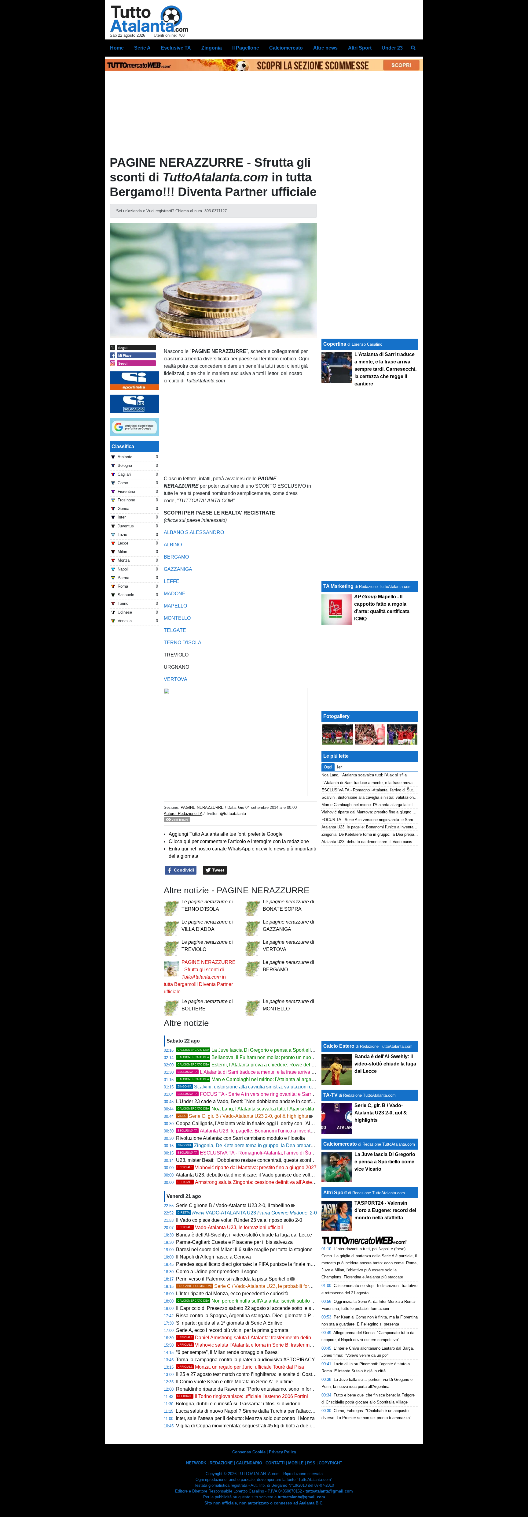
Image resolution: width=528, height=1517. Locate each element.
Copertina (334, 344)
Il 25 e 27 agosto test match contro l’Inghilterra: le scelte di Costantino (250, 1374)
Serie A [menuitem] (142, 47)
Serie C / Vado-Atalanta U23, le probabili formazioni (252, 1286)
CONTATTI (275, 1463)
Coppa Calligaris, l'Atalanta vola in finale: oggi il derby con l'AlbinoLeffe (253, 1123)
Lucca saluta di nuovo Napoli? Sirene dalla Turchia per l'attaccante (248, 1411)
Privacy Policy (282, 1452)
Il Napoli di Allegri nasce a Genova (213, 1256)
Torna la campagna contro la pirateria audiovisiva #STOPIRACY (245, 1359)
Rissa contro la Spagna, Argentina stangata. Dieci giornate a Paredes (251, 1315)
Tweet (217, 870)
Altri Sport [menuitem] (360, 47)
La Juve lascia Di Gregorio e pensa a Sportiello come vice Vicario (265, 1050)
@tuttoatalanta (233, 813)
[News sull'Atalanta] (149, 18)
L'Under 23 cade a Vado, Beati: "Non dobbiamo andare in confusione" (251, 1101)
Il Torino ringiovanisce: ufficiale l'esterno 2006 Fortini (242, 1396)
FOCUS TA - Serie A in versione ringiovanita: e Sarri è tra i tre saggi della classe (275, 1094)
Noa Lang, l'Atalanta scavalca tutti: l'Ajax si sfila (246, 1108)
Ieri (340, 767)
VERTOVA (175, 679)
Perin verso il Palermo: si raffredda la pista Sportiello (232, 1278)
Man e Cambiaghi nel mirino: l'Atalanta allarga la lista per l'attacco (266, 1079)
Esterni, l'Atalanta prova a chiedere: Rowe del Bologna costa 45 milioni (271, 1064)
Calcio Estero (338, 1046)
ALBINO (173, 544)
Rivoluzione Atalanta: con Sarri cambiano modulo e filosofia (240, 1138)
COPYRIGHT (330, 1463)
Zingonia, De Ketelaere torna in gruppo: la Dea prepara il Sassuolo (258, 1145)
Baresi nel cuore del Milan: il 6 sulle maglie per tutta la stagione (244, 1249)
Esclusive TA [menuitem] (176, 47)
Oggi (328, 767)
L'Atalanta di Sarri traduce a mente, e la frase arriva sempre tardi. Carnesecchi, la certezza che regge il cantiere (308, 1072)
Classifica (123, 446)
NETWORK (196, 1463)
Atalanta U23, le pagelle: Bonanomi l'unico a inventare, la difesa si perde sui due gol (280, 1130)
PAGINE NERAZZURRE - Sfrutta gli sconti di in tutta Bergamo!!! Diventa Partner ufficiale (200, 977)
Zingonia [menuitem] (211, 47)
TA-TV (331, 1095)
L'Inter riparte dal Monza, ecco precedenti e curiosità (232, 1293)
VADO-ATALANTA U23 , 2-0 (247, 1212)
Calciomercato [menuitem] (286, 47)
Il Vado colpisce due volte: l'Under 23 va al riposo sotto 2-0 (239, 1220)
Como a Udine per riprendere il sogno (217, 1271)
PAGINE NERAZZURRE (202, 807)
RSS (311, 1463)
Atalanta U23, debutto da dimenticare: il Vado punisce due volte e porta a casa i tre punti (271, 1174)
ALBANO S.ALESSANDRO (194, 532)
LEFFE (171, 581)
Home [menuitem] (117, 47)
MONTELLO (177, 618)
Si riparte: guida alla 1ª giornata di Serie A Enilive (229, 1323)
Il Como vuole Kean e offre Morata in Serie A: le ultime (234, 1381)
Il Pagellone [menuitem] (245, 47)
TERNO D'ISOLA (182, 642)
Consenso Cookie (249, 1452)
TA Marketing (338, 586)
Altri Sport (335, 1192)
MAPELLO (175, 605)
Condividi (183, 870)
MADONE (174, 593)
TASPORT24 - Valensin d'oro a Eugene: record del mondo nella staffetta (385, 1210)
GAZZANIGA (178, 569)
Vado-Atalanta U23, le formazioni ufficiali (230, 1227)
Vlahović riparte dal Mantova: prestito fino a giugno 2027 (247, 1167)
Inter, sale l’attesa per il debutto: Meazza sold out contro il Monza (245, 1418)
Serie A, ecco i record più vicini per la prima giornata (232, 1330)
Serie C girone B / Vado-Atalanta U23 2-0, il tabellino (233, 1205)
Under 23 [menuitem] (392, 47)
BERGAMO (176, 557)
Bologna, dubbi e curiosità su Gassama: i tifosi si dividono (238, 1403)
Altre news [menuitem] (325, 47)
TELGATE (175, 630)
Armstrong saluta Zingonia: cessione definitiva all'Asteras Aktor (254, 1182)
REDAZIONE (221, 1463)
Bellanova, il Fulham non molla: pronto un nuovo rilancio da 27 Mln (267, 1057)
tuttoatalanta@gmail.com (329, 1491)
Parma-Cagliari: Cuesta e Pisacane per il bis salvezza (234, 1242)
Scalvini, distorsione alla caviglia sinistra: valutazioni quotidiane (255, 1086)
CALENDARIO (249, 1463)
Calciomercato (340, 1144)
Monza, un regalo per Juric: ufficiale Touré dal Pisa (241, 1367)
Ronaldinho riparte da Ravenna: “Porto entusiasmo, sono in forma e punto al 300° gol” (268, 1389)
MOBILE (296, 1463)
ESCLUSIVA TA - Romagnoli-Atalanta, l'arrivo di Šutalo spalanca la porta (268, 1152)
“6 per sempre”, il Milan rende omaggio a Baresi (227, 1352)
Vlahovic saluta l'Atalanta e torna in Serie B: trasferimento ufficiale (257, 1345)
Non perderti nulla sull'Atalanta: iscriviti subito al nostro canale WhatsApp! (274, 1300)
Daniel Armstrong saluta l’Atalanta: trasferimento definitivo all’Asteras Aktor (267, 1337)
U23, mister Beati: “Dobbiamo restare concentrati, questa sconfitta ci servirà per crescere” (272, 1160)
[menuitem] (413, 48)
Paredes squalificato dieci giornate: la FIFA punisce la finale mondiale (251, 1264)
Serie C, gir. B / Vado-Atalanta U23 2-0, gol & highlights (243, 1116)
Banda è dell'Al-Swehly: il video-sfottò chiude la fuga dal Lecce (244, 1234)
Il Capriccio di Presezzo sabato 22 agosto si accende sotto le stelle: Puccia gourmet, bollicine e (293, 1308)
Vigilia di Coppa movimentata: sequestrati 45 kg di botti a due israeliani (252, 1425)
